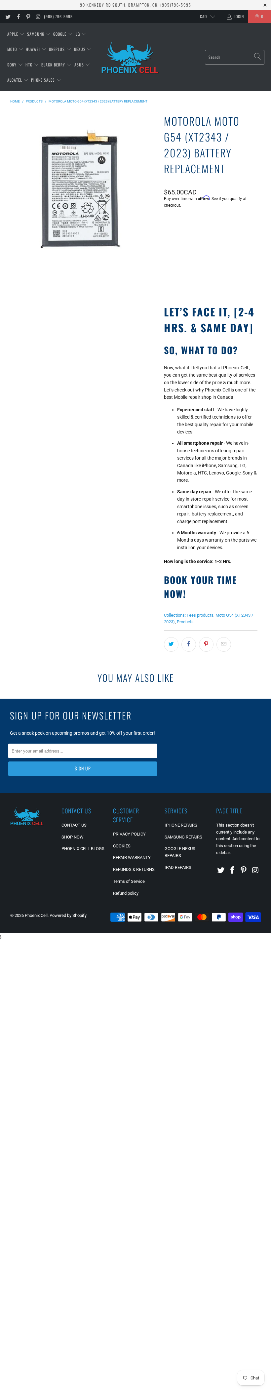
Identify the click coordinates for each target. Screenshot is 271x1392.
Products (185, 621)
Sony (12, 64)
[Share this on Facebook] (188, 644)
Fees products (200, 615)
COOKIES (122, 845)
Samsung (36, 34)
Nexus (80, 49)
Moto (12, 49)
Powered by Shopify (68, 915)
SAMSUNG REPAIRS (183, 837)
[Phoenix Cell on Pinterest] (28, 16)
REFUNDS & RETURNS (134, 869)
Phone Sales (43, 80)
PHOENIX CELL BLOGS (82, 848)
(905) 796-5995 (58, 16)
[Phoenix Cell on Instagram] (38, 16)
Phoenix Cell (36, 915)
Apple (13, 34)
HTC (29, 64)
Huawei (33, 49)
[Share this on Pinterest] (206, 644)
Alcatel (15, 80)
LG (78, 34)
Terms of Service (129, 881)
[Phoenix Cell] (130, 57)
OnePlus (57, 49)
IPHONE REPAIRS (181, 825)
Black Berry (53, 64)
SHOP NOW (72, 837)
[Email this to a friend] (223, 644)
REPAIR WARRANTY (132, 857)
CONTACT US (74, 825)
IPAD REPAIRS (178, 867)
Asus (79, 64)
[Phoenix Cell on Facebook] (17, 16)
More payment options (233, 273)
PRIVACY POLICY (129, 834)
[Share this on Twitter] (171, 644)
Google (60, 34)
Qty (167, 223)
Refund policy (125, 893)
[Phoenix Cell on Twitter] (8, 16)
